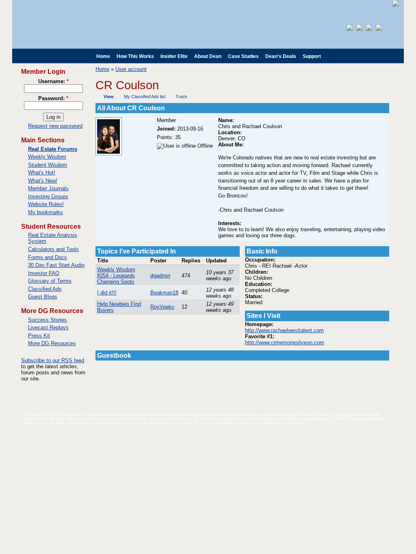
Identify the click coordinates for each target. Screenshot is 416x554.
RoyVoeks (162, 307)
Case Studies (243, 56)
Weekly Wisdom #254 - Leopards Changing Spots (116, 275)
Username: (53, 81)
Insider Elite (174, 56)
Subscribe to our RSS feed (52, 360)
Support (312, 56)
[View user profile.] (108, 153)
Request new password (55, 126)
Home (103, 56)
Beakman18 (164, 293)
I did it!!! (107, 293)
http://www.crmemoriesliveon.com (284, 342)
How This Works (135, 56)
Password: (53, 98)
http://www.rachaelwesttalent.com (284, 330)
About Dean (207, 56)
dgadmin (160, 276)
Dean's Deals (280, 56)
